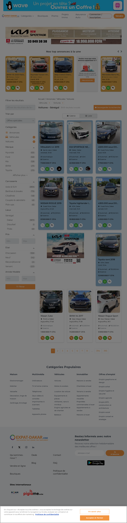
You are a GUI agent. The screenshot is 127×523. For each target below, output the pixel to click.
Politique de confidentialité (47, 514)
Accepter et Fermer (94, 518)
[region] (63, 514)
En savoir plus (94, 512)
